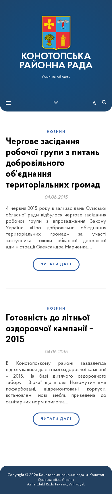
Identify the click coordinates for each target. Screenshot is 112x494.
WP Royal (76, 484)
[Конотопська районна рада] (56, 33)
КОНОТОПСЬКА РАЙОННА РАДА (56, 61)
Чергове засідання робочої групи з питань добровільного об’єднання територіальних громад (53, 163)
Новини (56, 132)
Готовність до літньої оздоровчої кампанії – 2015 (50, 329)
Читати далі (56, 264)
